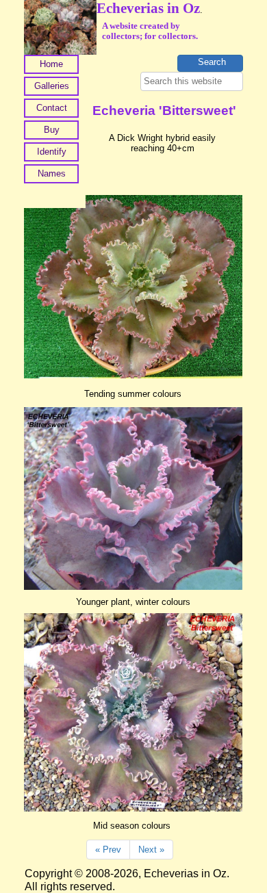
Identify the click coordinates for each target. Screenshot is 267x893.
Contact (51, 108)
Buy (52, 130)
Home (51, 64)
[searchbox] (191, 81)
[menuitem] (51, 66)
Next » (151, 849)
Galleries (51, 86)
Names (52, 173)
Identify (51, 151)
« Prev (108, 849)
